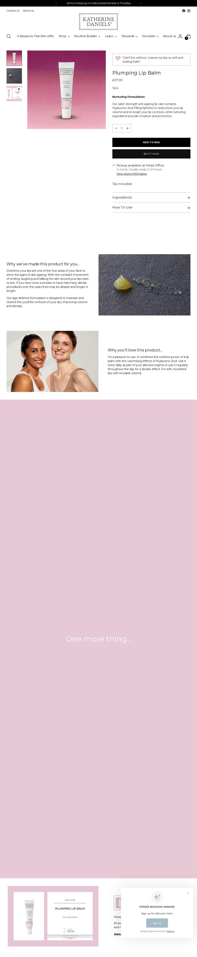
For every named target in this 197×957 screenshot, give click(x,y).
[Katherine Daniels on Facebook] (183, 10)
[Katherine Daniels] (98, 21)
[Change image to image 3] (14, 93)
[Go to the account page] (180, 36)
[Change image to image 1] (14, 58)
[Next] (141, 3)
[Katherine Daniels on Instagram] (188, 10)
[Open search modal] (9, 36)
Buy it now (151, 153)
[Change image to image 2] (14, 76)
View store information (132, 174)
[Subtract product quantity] (116, 128)
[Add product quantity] (127, 128)
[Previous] (56, 3)
